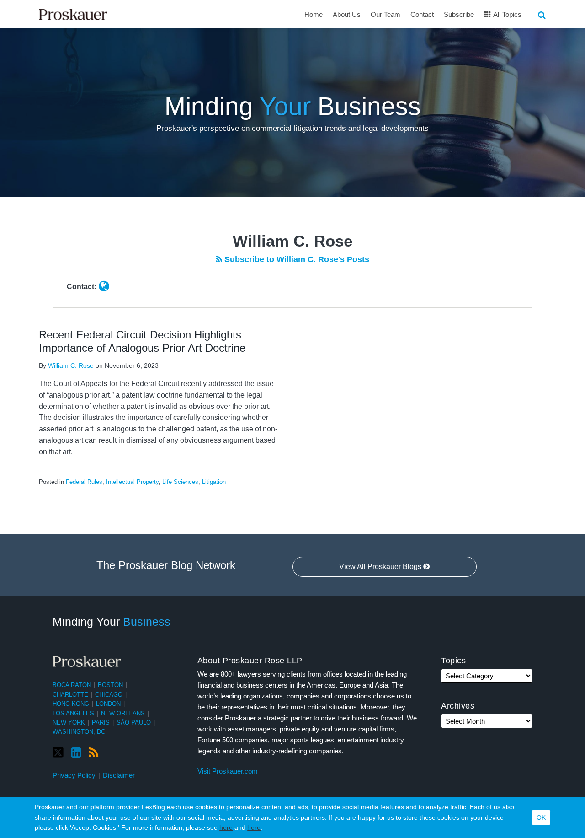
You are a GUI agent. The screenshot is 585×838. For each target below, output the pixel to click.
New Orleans (123, 713)
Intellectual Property (132, 481)
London (108, 703)
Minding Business (293, 106)
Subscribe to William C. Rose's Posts (295, 259)
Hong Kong (71, 703)
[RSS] (93, 753)
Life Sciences (180, 481)
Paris (101, 722)
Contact (422, 14)
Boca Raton (72, 685)
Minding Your (111, 621)
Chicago (108, 694)
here (226, 827)
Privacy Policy (74, 775)
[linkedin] (76, 753)
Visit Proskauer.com (227, 771)
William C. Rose (71, 365)
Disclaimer (119, 775)
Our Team (385, 14)
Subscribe (459, 14)
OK (541, 817)
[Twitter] (58, 752)
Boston (110, 685)
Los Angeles (73, 713)
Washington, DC (79, 731)
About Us (347, 14)
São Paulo (134, 722)
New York (69, 722)
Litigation (214, 481)
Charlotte (70, 694)
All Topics (506, 14)
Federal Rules (84, 481)
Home (313, 14)
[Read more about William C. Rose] (104, 286)
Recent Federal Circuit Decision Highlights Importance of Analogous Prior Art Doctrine (142, 341)
